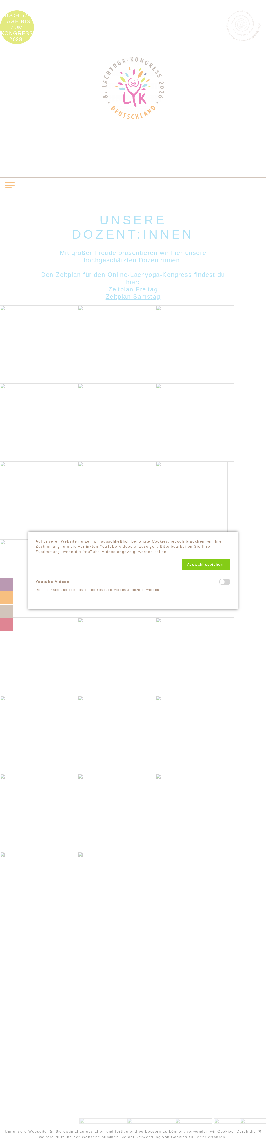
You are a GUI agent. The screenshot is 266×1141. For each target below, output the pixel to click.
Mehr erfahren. (211, 1137)
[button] (206, 564)
